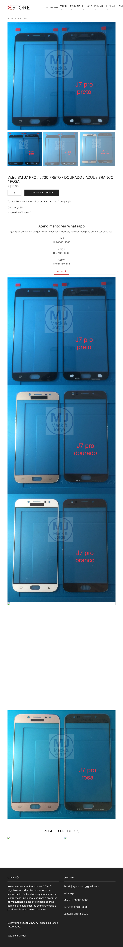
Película (87, 6)
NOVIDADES (52, 7)
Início (10, 18)
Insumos (99, 6)
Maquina (75, 6)
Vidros (64, 6)
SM (25, 18)
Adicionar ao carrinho (42, 192)
